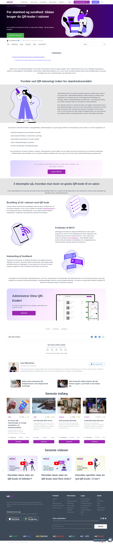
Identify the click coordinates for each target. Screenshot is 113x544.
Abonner (100, 526)
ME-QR (8, 6)
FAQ (98, 499)
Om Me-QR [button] (24, 2)
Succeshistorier (42, 44)
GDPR (82, 512)
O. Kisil (36, 437)
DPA (82, 514)
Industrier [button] (61, 2)
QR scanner (34, 2)
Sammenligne (52, 2)
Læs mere (18, 441)
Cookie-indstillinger (86, 510)
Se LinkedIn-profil (97, 364)
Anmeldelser (70, 512)
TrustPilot (69, 510)
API (54, 501)
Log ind (95, 2)
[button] (103, 2)
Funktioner (28, 44)
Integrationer (70, 507)
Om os (68, 499)
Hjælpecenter (100, 510)
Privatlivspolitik (85, 501)
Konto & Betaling (85, 499)
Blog (13, 6)
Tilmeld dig (24, 313)
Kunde (48, 329)
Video (34, 44)
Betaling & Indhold (72, 501)
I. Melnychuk (13, 437)
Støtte (69, 2)
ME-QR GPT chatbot (58, 505)
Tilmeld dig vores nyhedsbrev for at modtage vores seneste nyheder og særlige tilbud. (76, 520)
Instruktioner (15, 44)
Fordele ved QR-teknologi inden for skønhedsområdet (29, 57)
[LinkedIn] (18, 40)
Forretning (55, 329)
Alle (8, 44)
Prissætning (43, 2)
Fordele (55, 499)
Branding (64, 329)
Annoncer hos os (57, 507)
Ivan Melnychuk (13, 40)
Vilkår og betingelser (86, 503)
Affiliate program (57, 503)
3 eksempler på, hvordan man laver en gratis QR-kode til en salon (33, 60)
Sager (21, 44)
